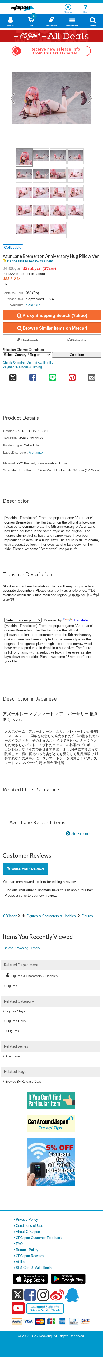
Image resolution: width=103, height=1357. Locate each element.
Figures (87, 916)
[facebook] (30, 1295)
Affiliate (21, 1262)
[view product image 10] (41, 193)
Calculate (77, 355)
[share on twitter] (13, 376)
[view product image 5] (24, 175)
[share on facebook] (33, 376)
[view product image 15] (58, 211)
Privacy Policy (27, 1220)
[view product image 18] (41, 230)
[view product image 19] (58, 230)
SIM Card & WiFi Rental (34, 1268)
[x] (17, 1295)
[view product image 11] (58, 193)
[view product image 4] (75, 156)
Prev (13, 98)
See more (80, 833)
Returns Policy (27, 1250)
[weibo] (57, 1295)
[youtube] (18, 1308)
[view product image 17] (24, 230)
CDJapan (10, 916)
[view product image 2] (41, 156)
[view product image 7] (58, 175)
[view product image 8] (75, 175)
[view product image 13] (24, 211)
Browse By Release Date (23, 1081)
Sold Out (33, 305)
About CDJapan (28, 1232)
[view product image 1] (24, 157)
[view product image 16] (75, 211)
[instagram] (43, 1295)
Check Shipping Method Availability (28, 362)
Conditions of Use (29, 1226)
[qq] (72, 1295)
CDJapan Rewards (30, 1256)
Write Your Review (27, 869)
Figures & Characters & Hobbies (51, 916)
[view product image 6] (41, 175)
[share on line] (52, 376)
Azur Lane (12, 1056)
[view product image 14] (41, 211)
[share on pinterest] (72, 376)
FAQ (19, 1244)
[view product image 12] (75, 193)
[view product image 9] (24, 193)
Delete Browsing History (21, 948)
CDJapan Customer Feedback (39, 1238)
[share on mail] (91, 376)
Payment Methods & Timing (22, 367)
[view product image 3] (58, 156)
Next (90, 98)
